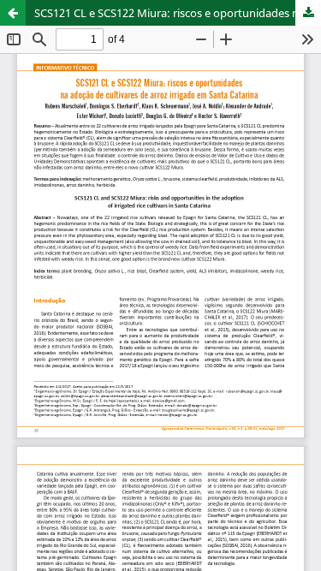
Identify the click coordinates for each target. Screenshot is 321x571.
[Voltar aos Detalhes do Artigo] (13, 13)
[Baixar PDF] (308, 13)
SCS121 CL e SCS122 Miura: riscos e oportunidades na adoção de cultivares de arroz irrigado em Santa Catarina (177, 13)
